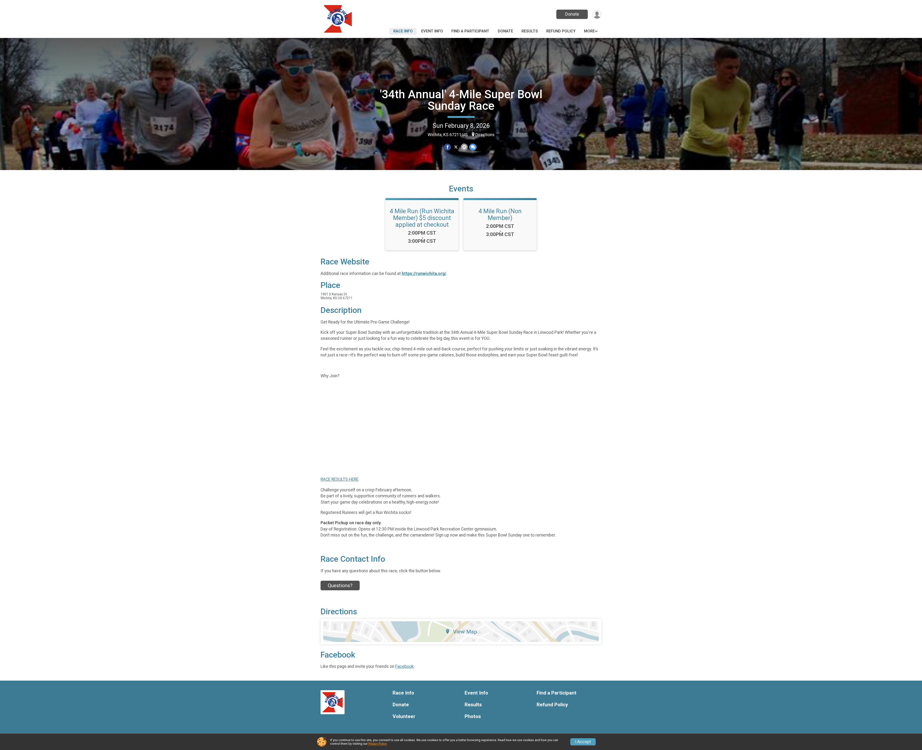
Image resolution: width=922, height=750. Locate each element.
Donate (572, 14)
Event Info (432, 31)
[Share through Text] (473, 147)
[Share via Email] (464, 147)
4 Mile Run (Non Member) (500, 214)
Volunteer (404, 716)
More (589, 31)
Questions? (340, 585)
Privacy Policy (377, 743)
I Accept (583, 741)
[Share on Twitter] (455, 147)
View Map (465, 631)
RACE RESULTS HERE (339, 479)
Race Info (403, 31)
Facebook (404, 666)
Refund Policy (561, 31)
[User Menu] (597, 14)
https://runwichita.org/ (424, 273)
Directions (485, 134)
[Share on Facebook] (447, 147)
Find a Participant (470, 31)
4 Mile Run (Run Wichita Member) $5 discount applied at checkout (422, 217)
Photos (473, 716)
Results (530, 31)
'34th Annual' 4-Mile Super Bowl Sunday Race (461, 100)
